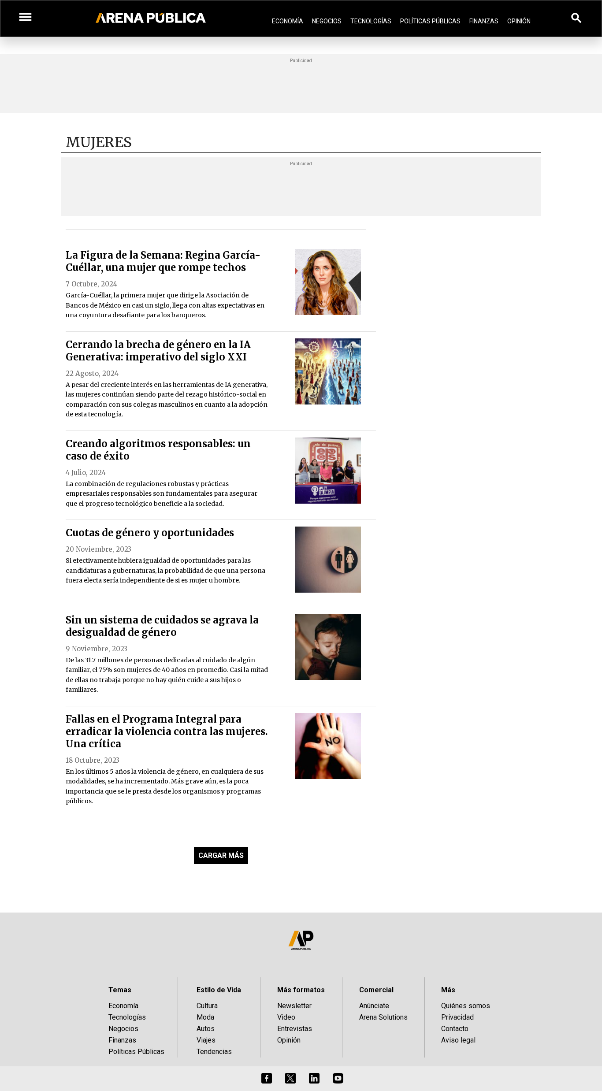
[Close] (355, 478)
